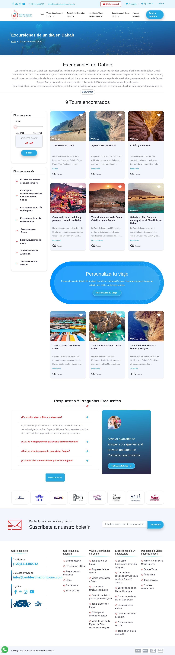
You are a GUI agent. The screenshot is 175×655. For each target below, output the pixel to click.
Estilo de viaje (73, 591)
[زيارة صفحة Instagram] (20, 4)
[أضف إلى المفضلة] (81, 115)
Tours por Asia (151, 580)
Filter (29, 153)
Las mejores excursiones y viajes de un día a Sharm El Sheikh (31, 195)
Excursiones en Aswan (28, 230)
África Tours (149, 575)
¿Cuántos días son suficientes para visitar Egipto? (47, 460)
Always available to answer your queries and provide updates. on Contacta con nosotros (125, 447)
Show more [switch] (87, 92)
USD (160, 4)
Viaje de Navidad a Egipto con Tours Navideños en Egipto (99, 624)
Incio (42, 15)
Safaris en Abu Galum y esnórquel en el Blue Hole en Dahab (145, 220)
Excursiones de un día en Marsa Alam (30, 220)
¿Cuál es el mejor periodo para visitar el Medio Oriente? (49, 442)
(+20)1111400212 (119, 466)
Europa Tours (150, 569)
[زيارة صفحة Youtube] (23, 4)
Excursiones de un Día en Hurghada (31, 209)
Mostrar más (55, 477)
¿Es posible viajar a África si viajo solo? (41, 417)
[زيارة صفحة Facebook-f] (13, 4)
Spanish (147, 4)
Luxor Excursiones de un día (30, 241)
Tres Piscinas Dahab (63, 145)
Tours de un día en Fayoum (29, 263)
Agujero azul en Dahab (103, 145)
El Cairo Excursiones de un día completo (30, 181)
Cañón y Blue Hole (140, 145)
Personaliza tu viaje (106, 293)
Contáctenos (72, 585)
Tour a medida (153, 14)
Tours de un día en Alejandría (29, 252)
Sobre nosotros (73, 561)
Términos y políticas (76, 566)
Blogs (69, 580)
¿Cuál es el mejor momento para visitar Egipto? (45, 451)
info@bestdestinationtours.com (37, 577)
